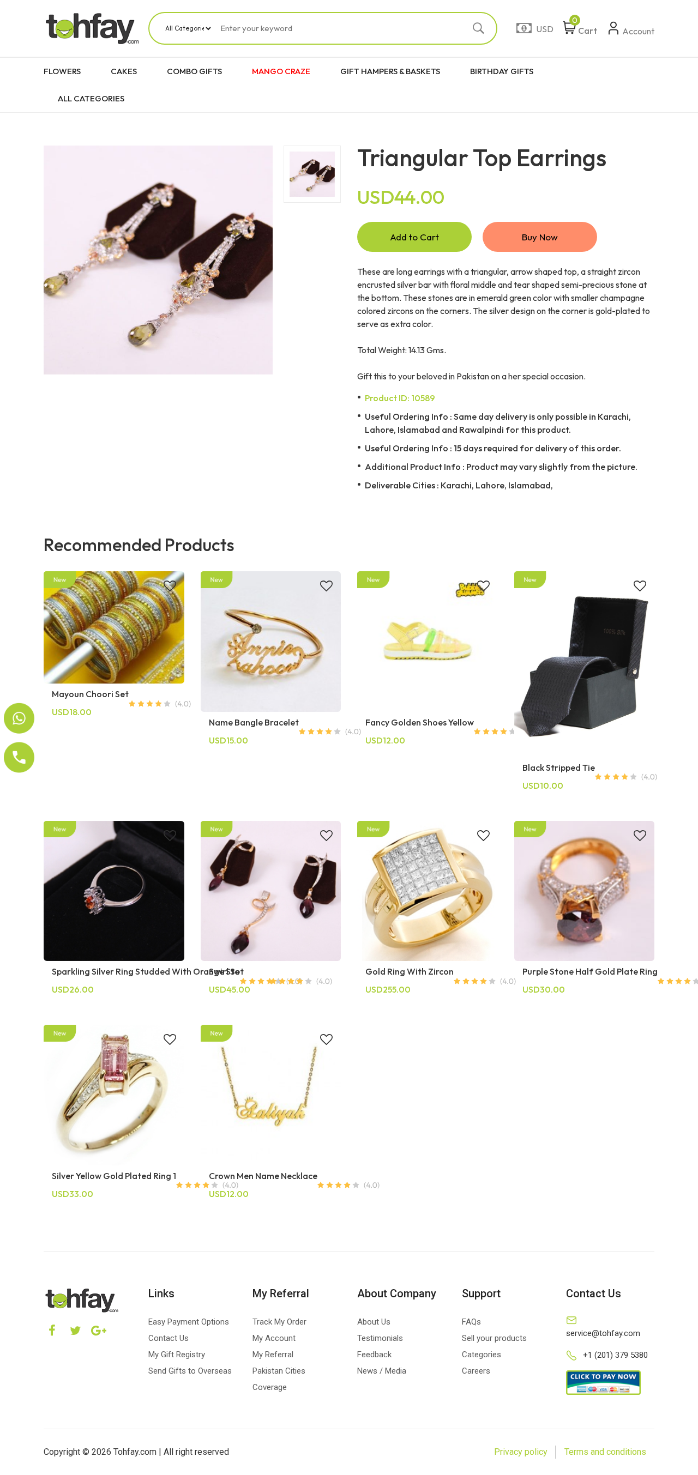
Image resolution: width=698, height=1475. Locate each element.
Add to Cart (414, 237)
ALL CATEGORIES (91, 98)
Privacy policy (520, 1452)
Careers (476, 1371)
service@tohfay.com (603, 1333)
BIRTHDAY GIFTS (501, 71)
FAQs (471, 1322)
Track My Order (279, 1322)
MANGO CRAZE (281, 71)
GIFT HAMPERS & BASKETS (390, 71)
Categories (481, 1354)
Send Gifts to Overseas (190, 1371)
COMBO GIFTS (194, 71)
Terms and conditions (605, 1452)
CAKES (124, 71)
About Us (373, 1322)
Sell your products (494, 1338)
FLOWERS (62, 71)
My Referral (272, 1354)
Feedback (374, 1354)
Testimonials (380, 1338)
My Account (274, 1338)
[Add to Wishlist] (170, 587)
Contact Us (168, 1338)
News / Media (381, 1371)
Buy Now (540, 237)
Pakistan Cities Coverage (278, 1379)
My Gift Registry (176, 1354)
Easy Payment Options (188, 1322)
